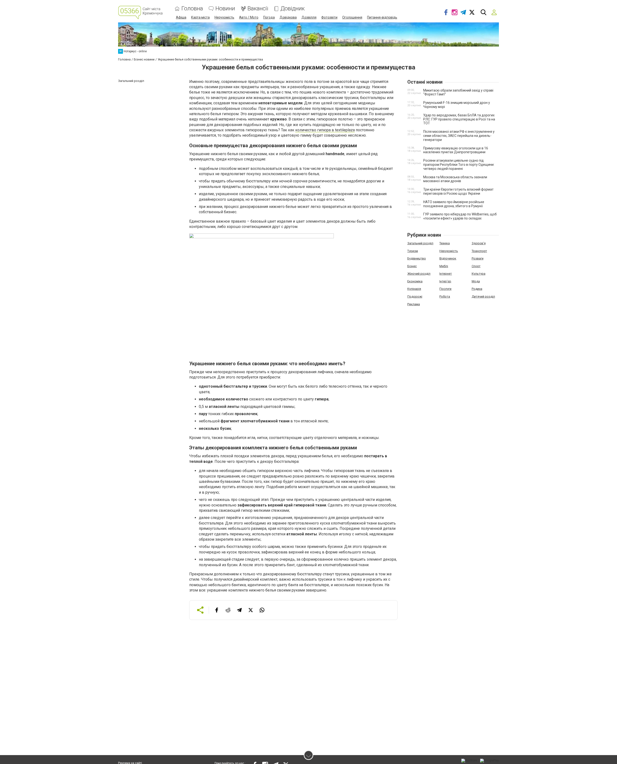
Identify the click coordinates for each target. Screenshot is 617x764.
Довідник (293, 8)
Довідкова (288, 17)
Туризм (412, 251)
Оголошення (352, 17)
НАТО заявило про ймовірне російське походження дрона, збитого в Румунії (453, 204)
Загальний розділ (420, 243)
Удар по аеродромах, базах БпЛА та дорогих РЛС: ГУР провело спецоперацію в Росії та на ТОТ (459, 119)
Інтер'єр (445, 281)
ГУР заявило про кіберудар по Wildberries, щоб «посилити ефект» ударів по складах (460, 216)
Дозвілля (309, 17)
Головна (192, 8)
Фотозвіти (329, 17)
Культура (478, 273)
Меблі (443, 266)
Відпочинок (447, 258)
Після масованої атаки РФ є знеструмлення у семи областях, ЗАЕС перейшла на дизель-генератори (459, 136)
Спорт (476, 266)
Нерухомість (224, 17)
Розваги (477, 258)
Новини (225, 8)
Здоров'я (479, 243)
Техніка (444, 243)
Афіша (181, 17)
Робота (444, 296)
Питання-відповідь (382, 17)
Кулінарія (414, 289)
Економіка (415, 281)
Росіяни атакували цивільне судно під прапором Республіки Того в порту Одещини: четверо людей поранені (458, 165)
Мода (476, 281)
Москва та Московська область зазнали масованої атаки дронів (455, 179)
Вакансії (258, 8)
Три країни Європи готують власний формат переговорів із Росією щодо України (458, 191)
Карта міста (200, 17)
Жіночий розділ (418, 273)
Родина (477, 289)
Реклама (413, 304)
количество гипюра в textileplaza (325, 130)
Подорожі (414, 296)
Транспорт (479, 251)
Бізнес (412, 266)
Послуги (445, 289)
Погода (269, 17)
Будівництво (416, 258)
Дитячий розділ (483, 296)
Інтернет (445, 273)
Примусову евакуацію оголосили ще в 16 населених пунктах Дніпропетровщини (455, 150)
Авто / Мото (248, 17)
